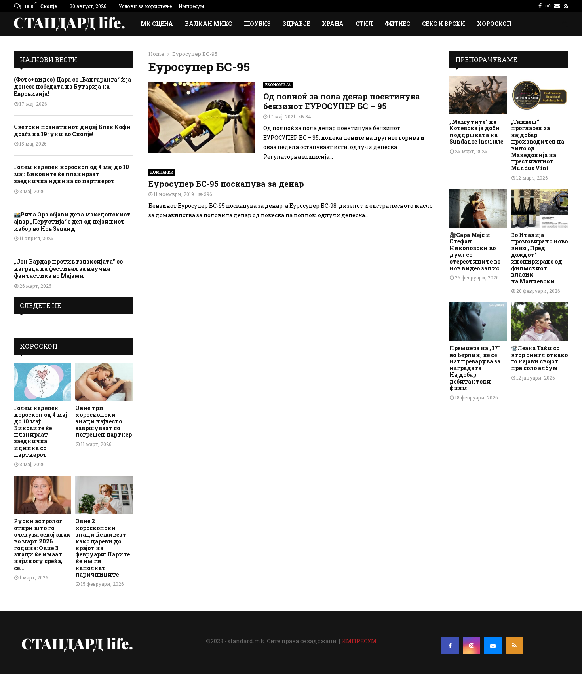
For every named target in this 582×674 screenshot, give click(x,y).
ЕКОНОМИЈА (278, 84)
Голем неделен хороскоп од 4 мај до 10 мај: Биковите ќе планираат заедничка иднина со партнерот (71, 174)
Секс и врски (443, 23)
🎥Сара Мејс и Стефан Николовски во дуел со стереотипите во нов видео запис (474, 251)
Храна (333, 23)
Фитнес (397, 23)
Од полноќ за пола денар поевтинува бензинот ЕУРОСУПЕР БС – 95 (341, 101)
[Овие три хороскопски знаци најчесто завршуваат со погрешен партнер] (104, 382)
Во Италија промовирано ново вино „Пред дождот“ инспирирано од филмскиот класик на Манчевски (539, 258)
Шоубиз (257, 23)
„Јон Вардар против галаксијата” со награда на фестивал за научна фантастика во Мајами (68, 268)
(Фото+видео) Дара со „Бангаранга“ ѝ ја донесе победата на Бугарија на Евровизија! (72, 86)
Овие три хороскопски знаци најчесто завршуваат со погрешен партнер (103, 421)
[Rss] (514, 645)
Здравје (296, 23)
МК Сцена (157, 23)
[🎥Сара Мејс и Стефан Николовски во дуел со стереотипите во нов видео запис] (478, 208)
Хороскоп (494, 23)
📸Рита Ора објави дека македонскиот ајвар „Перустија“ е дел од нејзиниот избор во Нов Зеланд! (72, 221)
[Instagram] (471, 645)
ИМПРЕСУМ (359, 641)
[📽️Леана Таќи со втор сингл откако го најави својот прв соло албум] (539, 321)
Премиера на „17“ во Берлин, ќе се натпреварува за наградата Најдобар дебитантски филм (474, 368)
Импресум (191, 6)
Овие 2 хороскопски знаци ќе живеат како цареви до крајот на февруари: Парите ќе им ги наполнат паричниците (102, 547)
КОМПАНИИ (161, 172)
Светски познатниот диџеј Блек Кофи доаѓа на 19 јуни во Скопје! (72, 130)
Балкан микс (208, 23)
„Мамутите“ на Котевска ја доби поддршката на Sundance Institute (476, 131)
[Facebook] (450, 645)
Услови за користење (145, 6)
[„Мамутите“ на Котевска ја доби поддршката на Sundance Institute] (478, 95)
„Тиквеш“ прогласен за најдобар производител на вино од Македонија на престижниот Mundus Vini (537, 145)
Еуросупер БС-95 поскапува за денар (226, 183)
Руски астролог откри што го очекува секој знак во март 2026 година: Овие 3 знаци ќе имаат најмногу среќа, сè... (42, 544)
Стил (364, 23)
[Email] (493, 645)
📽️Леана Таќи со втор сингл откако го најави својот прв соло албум (539, 358)
